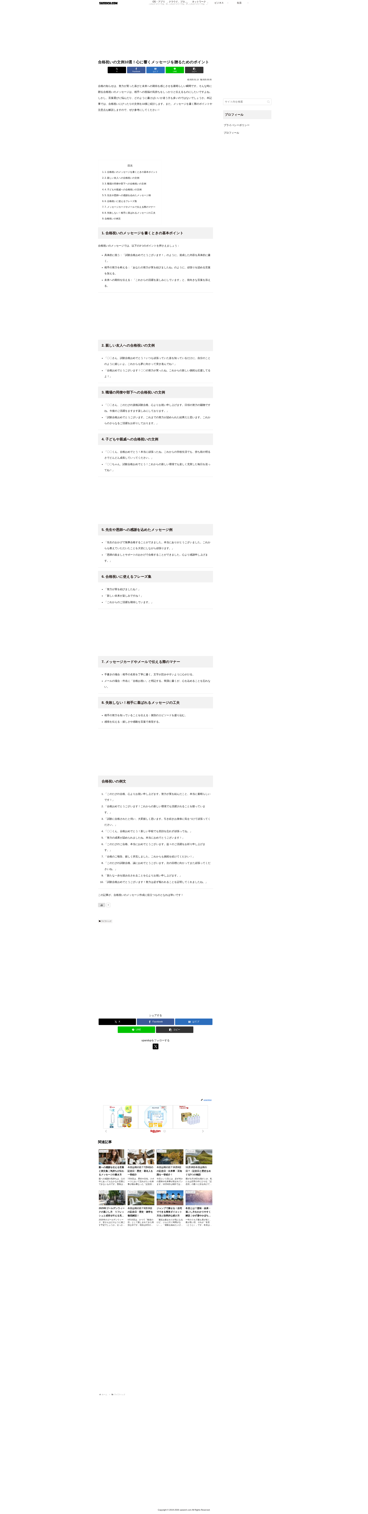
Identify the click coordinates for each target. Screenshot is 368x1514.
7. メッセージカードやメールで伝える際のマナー (130, 207)
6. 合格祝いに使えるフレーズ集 (121, 201)
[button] (194, 70)
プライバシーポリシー (237, 125)
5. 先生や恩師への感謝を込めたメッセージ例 (128, 195)
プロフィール (231, 132)
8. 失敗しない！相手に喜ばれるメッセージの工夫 (130, 212)
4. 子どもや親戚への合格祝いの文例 (123, 189)
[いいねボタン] (101, 905)
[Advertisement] (184, 28)
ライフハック (106, 921)
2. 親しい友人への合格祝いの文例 (122, 178)
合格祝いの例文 (113, 218)
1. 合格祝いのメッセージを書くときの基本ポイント (131, 172)
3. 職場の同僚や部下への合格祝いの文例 (125, 183)
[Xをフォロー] (155, 1046)
